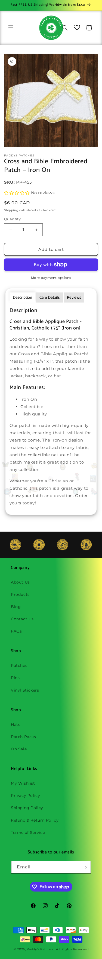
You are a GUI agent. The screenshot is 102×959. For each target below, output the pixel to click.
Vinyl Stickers (25, 690)
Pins (15, 677)
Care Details (49, 297)
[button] (11, 28)
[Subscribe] (85, 867)
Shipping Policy (27, 807)
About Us (20, 582)
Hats (15, 724)
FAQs (16, 631)
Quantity (12, 219)
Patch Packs (23, 736)
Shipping (11, 210)
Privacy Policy (25, 795)
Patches (19, 665)
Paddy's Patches (40, 949)
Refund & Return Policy (34, 820)
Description (22, 297)
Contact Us (22, 618)
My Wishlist (23, 783)
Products (20, 594)
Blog (16, 606)
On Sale (19, 749)
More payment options (51, 278)
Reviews (74, 297)
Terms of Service (28, 832)
